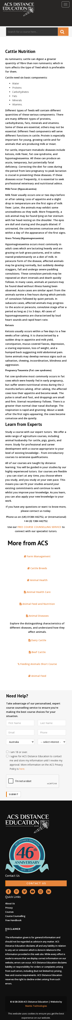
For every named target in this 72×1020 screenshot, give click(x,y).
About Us (10, 903)
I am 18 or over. (19, 752)
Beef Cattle (38, 652)
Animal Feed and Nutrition (38, 603)
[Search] (63, 31)
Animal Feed (38, 675)
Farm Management (38, 556)
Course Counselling (15, 916)
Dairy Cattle (38, 640)
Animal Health (38, 580)
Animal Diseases (38, 615)
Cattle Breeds (38, 568)
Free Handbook (13, 920)
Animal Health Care (38, 592)
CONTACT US (36, 883)
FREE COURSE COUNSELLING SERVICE (39, 527)
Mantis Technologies (36, 1005)
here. (22, 768)
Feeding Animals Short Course (38, 664)
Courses (9, 911)
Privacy (9, 907)
